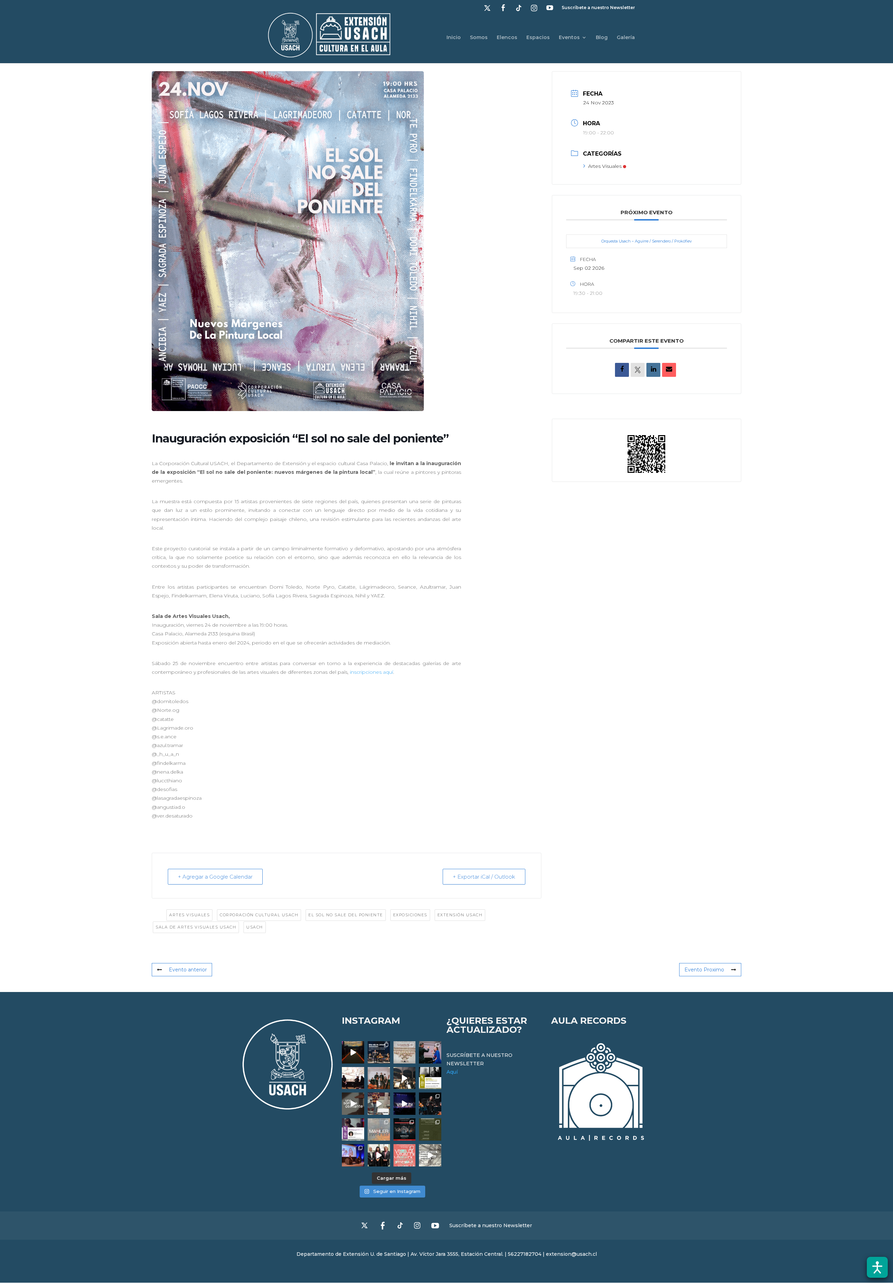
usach (254, 927)
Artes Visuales (605, 166)
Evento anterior (188, 970)
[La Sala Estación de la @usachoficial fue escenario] (353, 1078)
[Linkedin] (653, 370)
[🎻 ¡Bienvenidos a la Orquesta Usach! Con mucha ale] (379, 1078)
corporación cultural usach (259, 914)
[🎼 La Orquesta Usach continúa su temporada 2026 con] (404, 1129)
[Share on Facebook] (622, 370)
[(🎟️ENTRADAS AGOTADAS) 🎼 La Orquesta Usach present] (379, 1129)
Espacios (538, 37)
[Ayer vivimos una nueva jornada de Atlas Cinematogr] (353, 1052)
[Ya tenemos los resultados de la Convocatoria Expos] (430, 1129)
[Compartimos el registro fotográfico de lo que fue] (430, 1052)
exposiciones (410, 914)
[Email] (669, 370)
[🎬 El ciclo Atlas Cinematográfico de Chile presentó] (353, 1155)
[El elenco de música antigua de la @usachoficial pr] (404, 1052)
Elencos (507, 37)
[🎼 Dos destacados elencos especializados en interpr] (404, 1155)
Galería (626, 37)
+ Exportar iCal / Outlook (484, 876)
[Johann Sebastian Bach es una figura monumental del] (379, 1052)
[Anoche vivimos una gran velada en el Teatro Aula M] (430, 1103)
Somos (479, 37)
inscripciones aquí (371, 672)
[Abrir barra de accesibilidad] (877, 1267)
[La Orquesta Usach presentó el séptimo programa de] (404, 1078)
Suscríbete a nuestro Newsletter (598, 8)
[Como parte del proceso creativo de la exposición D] (430, 1155)
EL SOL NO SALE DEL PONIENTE (345, 914)
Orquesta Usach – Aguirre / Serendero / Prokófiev (646, 241)
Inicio (453, 37)
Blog (602, 37)
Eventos (569, 37)
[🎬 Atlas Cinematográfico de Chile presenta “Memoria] (430, 1078)
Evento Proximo (704, 970)
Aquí (452, 1072)
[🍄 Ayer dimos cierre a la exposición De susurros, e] (379, 1155)
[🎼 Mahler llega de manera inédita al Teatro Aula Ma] (379, 1103)
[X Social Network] (638, 370)
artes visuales (189, 914)
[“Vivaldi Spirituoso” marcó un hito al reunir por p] (404, 1103)
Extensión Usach (460, 914)
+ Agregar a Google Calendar (215, 876)
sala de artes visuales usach (196, 927)
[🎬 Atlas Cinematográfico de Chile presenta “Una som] (353, 1129)
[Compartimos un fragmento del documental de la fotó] (353, 1103)
